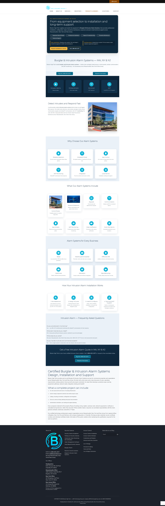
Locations (105, 11)
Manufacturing (105, 273)
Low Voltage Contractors (89, 451)
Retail (58, 256)
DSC (54, 113)
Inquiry (115, 1)
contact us (57, 488)
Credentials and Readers (89, 438)
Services (67, 11)
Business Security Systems (71, 450)
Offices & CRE (106, 256)
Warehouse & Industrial (82, 256)
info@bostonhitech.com (55, 453)
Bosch (62, 113)
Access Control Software (89, 436)
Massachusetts (90, 501)
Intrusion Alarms (56, 88)
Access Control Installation (90, 433)
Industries (77, 11)
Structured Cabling (88, 447)
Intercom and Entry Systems (90, 440)
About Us (59, 11)
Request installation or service (58, 48)
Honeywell (57, 113)
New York (96, 501)
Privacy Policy (83, 503)
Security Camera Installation (72, 433)
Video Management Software (72, 442)
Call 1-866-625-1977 (74, 48)
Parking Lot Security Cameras (72, 436)
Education (82, 273)
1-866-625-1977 (54, 452)
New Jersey (102, 501)
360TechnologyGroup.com (94, 499)
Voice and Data (87, 449)
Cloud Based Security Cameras (72, 444)
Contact (116, 11)
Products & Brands (91, 11)
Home (51, 11)
